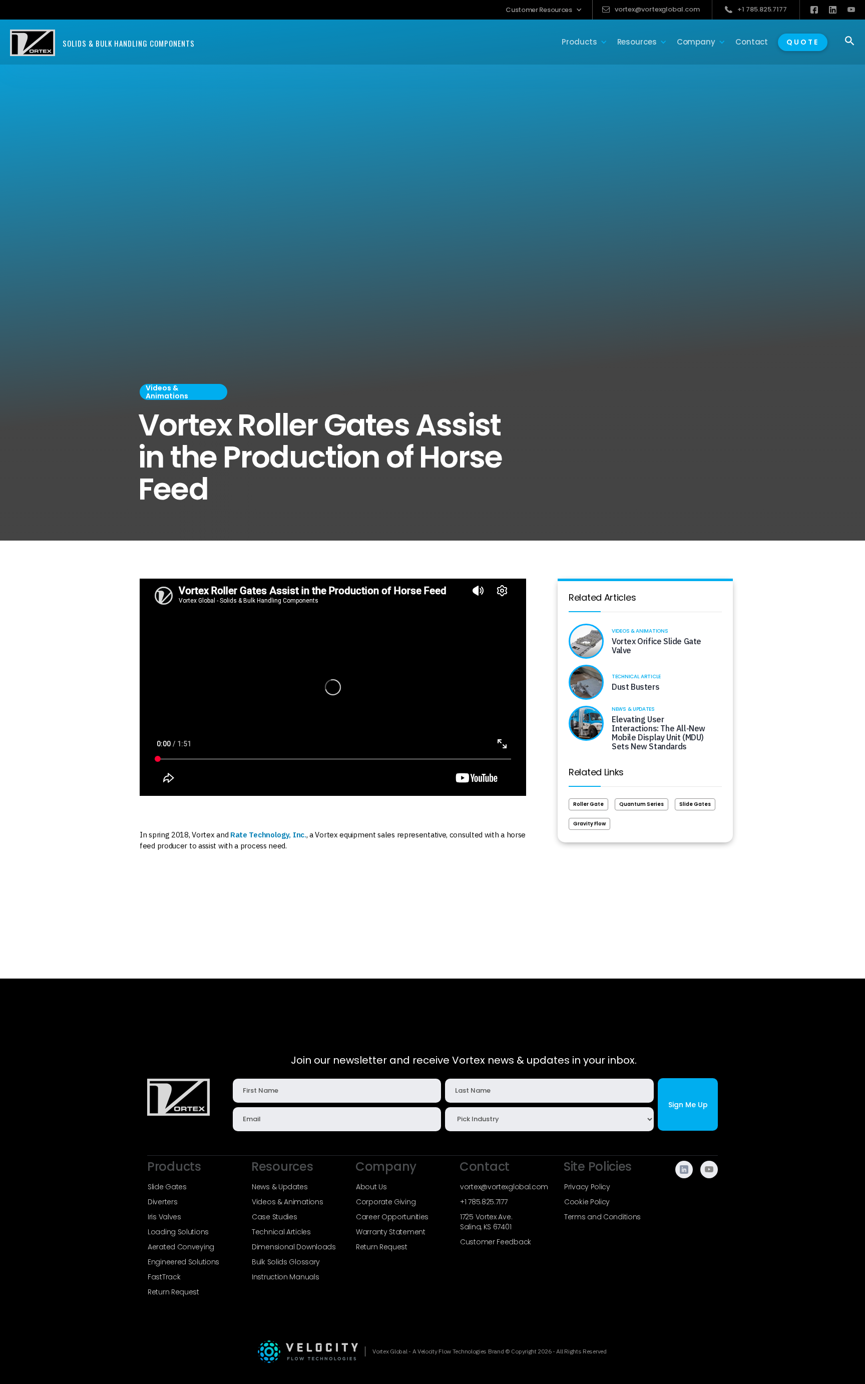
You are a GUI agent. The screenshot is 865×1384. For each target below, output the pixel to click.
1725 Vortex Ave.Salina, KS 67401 (486, 1222)
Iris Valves (164, 1217)
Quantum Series (641, 804)
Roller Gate (588, 804)
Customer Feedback (495, 1242)
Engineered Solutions (183, 1262)
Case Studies (274, 1217)
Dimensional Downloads (294, 1247)
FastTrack (164, 1277)
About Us (371, 1187)
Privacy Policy (587, 1187)
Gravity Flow (589, 823)
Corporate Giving (385, 1202)
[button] (544, 10)
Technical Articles (281, 1232)
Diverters (162, 1202)
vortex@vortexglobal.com (504, 1187)
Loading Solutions (178, 1232)
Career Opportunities (392, 1217)
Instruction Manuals (285, 1277)
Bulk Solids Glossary (286, 1262)
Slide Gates (695, 804)
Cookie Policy (587, 1202)
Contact (751, 42)
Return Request (173, 1292)
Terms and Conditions (602, 1217)
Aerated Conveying (181, 1247)
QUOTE (802, 42)
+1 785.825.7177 (484, 1202)
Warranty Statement (390, 1232)
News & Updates (280, 1187)
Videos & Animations (287, 1202)
